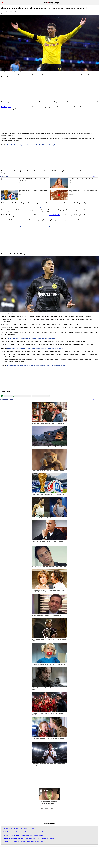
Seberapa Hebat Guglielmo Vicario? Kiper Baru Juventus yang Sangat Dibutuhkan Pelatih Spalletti (28, 838)
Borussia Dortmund (26, 396)
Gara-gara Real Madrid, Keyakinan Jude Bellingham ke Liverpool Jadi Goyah (29, 226)
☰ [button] (2, 2)
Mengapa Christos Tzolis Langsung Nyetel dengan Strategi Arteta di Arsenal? (23, 835)
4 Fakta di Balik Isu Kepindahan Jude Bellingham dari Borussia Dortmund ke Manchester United (35, 348)
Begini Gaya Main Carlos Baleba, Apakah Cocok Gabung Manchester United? (23, 831)
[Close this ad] (98, 846)
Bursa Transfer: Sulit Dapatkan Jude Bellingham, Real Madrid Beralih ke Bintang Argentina (33, 145)
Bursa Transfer (8, 396)
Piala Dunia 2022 (54, 215)
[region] (49, 850)
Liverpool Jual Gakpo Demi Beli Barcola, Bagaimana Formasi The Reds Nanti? (23, 841)
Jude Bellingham (6, 107)
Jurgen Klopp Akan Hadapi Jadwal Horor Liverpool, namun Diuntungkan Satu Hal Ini (31, 338)
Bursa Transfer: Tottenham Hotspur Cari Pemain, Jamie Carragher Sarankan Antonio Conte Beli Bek (36, 365)
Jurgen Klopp (35, 396)
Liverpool (16, 396)
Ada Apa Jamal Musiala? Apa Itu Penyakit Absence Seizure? (18, 828)
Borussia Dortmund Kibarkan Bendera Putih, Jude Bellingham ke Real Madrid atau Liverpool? (34, 207)
